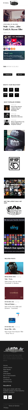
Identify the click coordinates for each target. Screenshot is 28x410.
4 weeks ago (19, 276)
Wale (17, 66)
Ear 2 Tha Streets (9, 376)
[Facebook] (9, 49)
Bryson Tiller (11, 66)
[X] (4, 49)
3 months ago (17, 326)
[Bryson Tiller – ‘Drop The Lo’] (14, 318)
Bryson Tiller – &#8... (10, 329)
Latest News (7, 368)
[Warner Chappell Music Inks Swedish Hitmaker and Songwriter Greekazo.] (7, 122)
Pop (11, 24)
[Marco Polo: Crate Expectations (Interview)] (7, 115)
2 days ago (13, 104)
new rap (10, 276)
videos (16, 24)
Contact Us (7, 380)
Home (5, 365)
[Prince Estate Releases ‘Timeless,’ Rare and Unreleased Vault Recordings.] (7, 107)
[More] (14, 49)
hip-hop (5, 24)
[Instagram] (7, 49)
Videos (5, 372)
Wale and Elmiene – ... (10, 304)
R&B (14, 24)
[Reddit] (12, 49)
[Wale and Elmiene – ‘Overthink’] (14, 293)
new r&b (6, 276)
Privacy (6, 407)
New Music (7, 370)
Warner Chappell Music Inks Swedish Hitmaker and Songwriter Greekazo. (17, 123)
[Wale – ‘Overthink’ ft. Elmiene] (14, 268)
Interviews (7, 374)
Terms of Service (14, 406)
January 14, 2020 (7, 32)
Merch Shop (7, 382)
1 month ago (17, 301)
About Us (6, 378)
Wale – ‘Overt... (9, 279)
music (8, 24)
